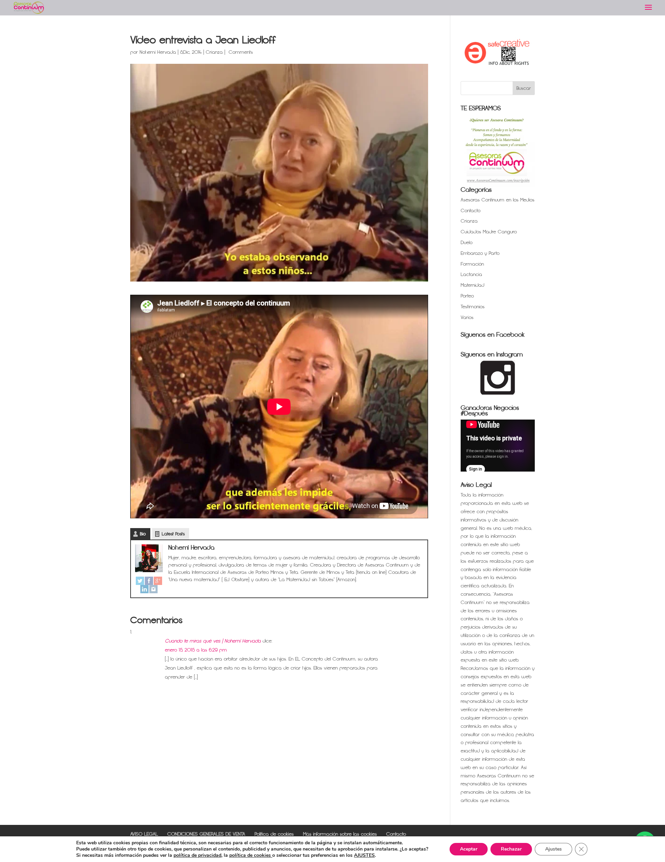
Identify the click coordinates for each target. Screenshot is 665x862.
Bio (143, 534)
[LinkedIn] (144, 589)
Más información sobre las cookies (340, 834)
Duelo (466, 242)
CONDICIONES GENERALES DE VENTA (206, 834)
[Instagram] (153, 589)
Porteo (467, 296)
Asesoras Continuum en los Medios (497, 200)
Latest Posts (173, 534)
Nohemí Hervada (158, 52)
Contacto (470, 211)
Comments (240, 52)
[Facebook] (149, 581)
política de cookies (250, 855)
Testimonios (473, 307)
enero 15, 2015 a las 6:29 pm (196, 650)
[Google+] (158, 581)
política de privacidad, (198, 855)
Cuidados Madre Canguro (489, 232)
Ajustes (553, 849)
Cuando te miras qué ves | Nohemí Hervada (213, 641)
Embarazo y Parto (480, 253)
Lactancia (471, 274)
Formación (472, 264)
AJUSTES (364, 855)
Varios (467, 317)
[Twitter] (140, 581)
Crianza (214, 52)
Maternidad (472, 285)
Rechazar (511, 849)
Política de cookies (274, 834)
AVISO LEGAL (144, 834)
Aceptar (468, 849)
